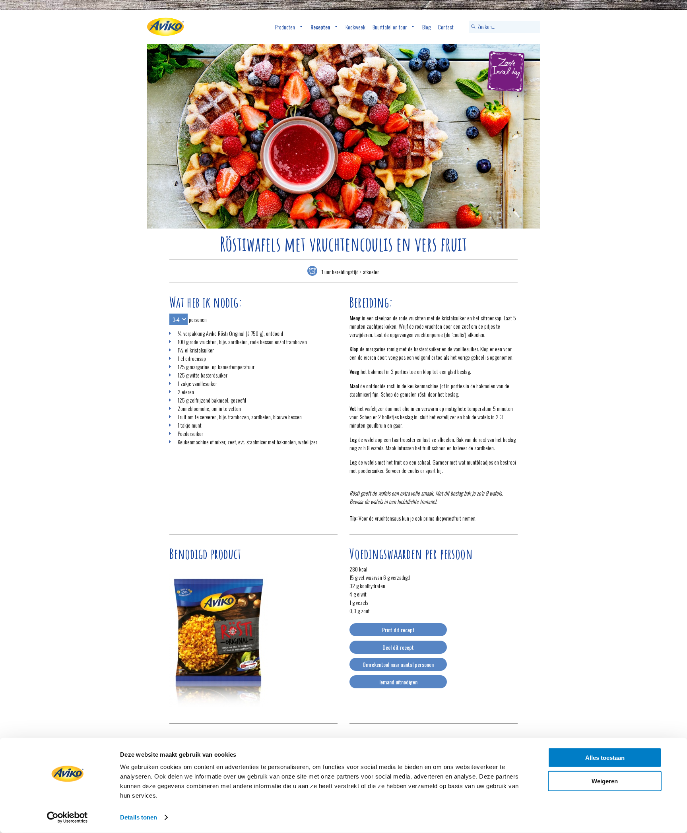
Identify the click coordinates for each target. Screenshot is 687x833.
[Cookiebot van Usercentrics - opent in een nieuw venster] (67, 817)
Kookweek (355, 27)
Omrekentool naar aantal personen (398, 664)
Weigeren (605, 780)
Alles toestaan (605, 757)
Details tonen (138, 817)
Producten (285, 27)
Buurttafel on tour (390, 27)
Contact (446, 27)
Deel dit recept (398, 647)
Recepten (320, 27)
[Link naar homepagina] (165, 26)
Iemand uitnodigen (398, 682)
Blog (426, 27)
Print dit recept (398, 630)
